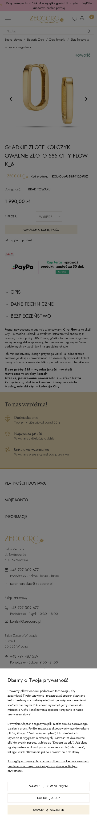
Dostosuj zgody (48, 798)
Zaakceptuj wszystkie (48, 810)
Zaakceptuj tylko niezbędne (48, 786)
